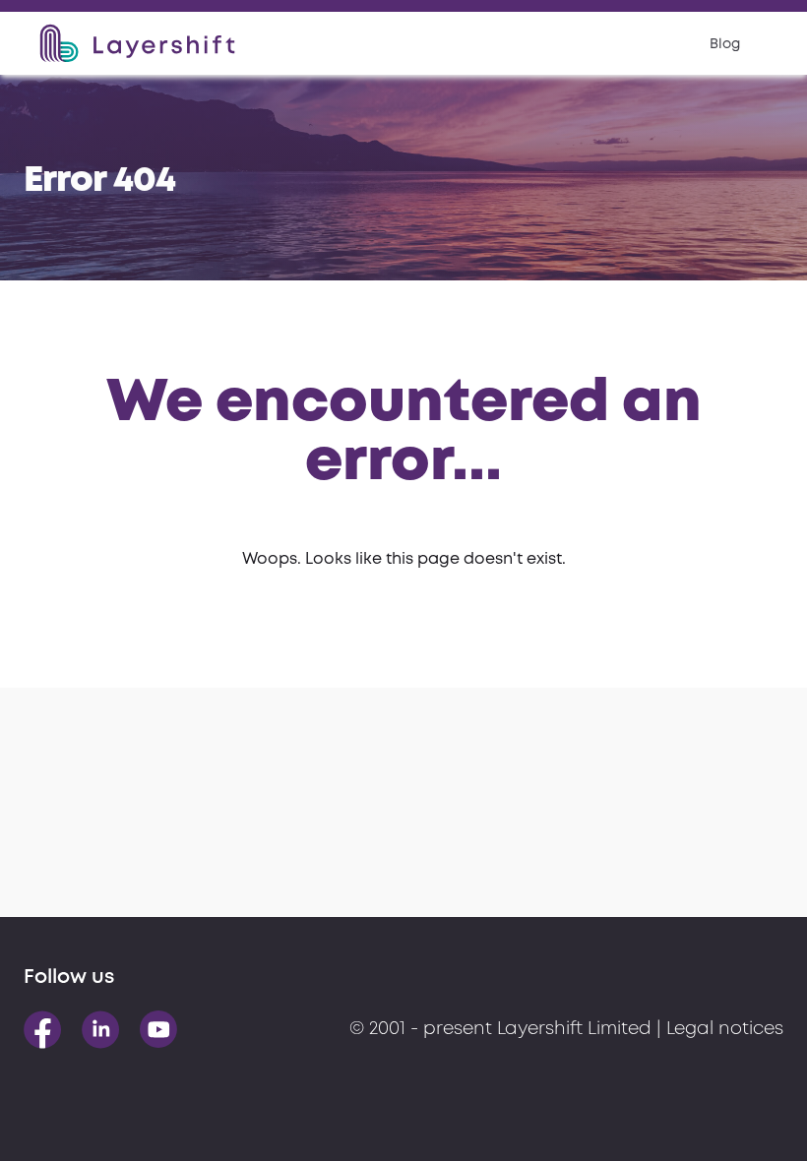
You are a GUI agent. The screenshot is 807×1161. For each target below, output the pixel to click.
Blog (725, 44)
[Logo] (137, 43)
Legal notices (724, 1029)
